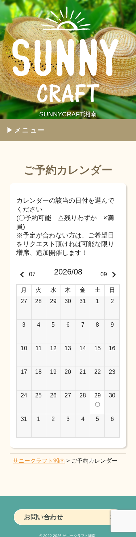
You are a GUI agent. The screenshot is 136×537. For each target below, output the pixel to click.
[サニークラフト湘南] (68, 106)
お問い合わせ (43, 517)
